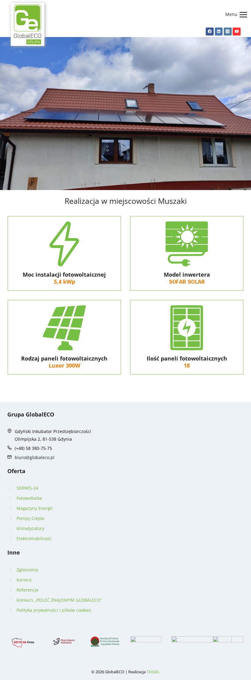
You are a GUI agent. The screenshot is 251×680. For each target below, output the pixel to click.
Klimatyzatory (30, 528)
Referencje (28, 590)
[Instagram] (228, 31)
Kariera (24, 580)
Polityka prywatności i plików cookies (54, 610)
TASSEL (153, 671)
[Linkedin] (219, 31)
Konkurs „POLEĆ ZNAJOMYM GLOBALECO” (59, 600)
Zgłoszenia (27, 570)
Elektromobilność (34, 538)
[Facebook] (210, 31)
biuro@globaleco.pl (34, 457)
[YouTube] (237, 31)
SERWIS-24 (27, 488)
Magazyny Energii (35, 508)
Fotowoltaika (29, 498)
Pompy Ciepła (30, 518)
